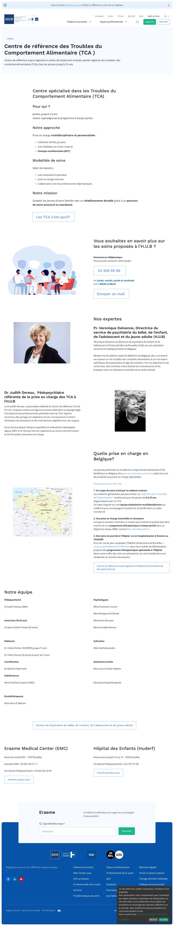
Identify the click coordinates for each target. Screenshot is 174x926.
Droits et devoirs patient (151, 872)
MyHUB (131, 16)
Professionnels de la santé (86, 884)
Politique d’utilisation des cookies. (153, 914)
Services (77, 890)
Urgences (149, 22)
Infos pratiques (81, 878)
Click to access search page (137, 22)
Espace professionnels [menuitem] (111, 21)
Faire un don (153, 16)
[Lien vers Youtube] (21, 879)
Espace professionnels (117, 867)
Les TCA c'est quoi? (53, 217)
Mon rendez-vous (82, 872)
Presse (120, 16)
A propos (99, 16)
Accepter (164, 919)
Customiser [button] (124, 919)
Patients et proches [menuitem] (77, 21)
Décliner (153, 919)
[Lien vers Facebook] (8, 879)
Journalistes (112, 895)
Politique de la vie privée (151, 884)
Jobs (141, 16)
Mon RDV (163, 22)
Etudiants (111, 884)
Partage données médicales (153, 878)
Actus (110, 16)
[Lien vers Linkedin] (15, 879)
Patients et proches (83, 867)
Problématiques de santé (86, 895)
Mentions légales (148, 867)
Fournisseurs (113, 890)
